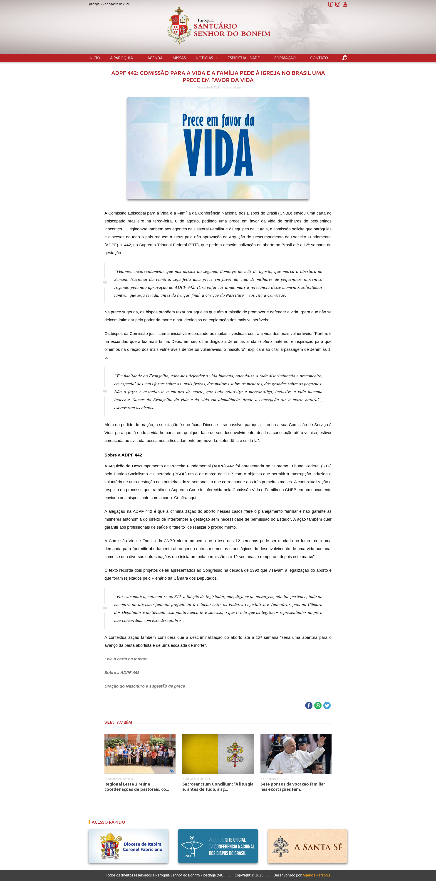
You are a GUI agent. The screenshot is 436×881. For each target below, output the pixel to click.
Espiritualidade (244, 58)
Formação (285, 58)
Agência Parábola (316, 875)
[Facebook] (330, 4)
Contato (319, 58)
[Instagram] (337, 4)
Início (94, 58)
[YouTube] (344, 4)
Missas (179, 58)
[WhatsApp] (317, 706)
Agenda (155, 58)
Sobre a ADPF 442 (121, 672)
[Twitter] (327, 706)
